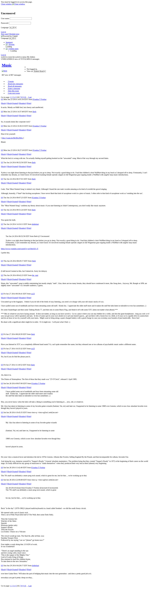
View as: (30, 71)
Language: (5, 28)
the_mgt (35, 275)
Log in (3, 32)
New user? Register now (10, 34)
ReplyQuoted (12, 103)
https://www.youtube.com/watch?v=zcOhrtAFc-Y (19, 249)
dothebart (35, 224)
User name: (5, 18)
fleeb (34, 112)
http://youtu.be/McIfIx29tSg (12, 138)
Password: (5, 23)
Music (7, 65)
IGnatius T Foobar (39, 99)
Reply (4, 103)
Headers (22, 103)
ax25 (33, 294)
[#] (2, 99)
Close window (6, 4)
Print (29, 103)
